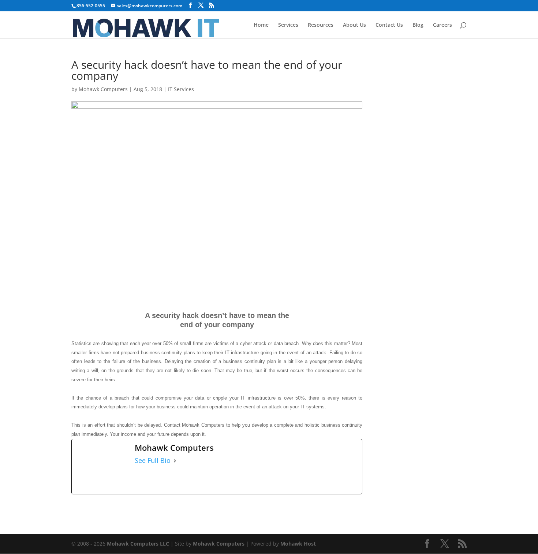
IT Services (181, 89)
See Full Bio (153, 460)
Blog (417, 25)
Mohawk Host (298, 543)
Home (261, 25)
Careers (442, 25)
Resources (320, 25)
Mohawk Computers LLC (138, 543)
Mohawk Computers (103, 89)
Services (288, 25)
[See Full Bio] (175, 460)
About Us (354, 25)
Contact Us (389, 25)
